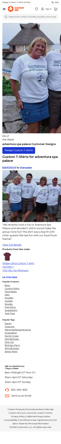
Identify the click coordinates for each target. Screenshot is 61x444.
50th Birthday (12, 339)
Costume (9, 326)
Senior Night (11, 351)
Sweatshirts (11, 310)
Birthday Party (12, 345)
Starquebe (26, 167)
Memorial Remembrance (18, 329)
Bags (7, 285)
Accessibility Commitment (18, 420)
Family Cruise (12, 336)
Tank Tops (10, 313)
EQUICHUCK (9, 167)
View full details (11, 244)
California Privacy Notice (38, 416)
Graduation (11, 333)
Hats (7, 294)
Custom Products (16, 409)
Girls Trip (9, 342)
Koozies (9, 304)
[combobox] (30, 17)
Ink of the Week (9, 277)
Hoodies (9, 298)
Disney (8, 323)
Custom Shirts (12, 288)
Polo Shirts (10, 307)
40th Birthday (12, 348)
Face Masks (11, 291)
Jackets (9, 301)
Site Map (49, 409)
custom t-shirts (44, 413)
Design (19, 150)
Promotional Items (35, 409)
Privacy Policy (18, 416)
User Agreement (40, 420)
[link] (16, 9)
